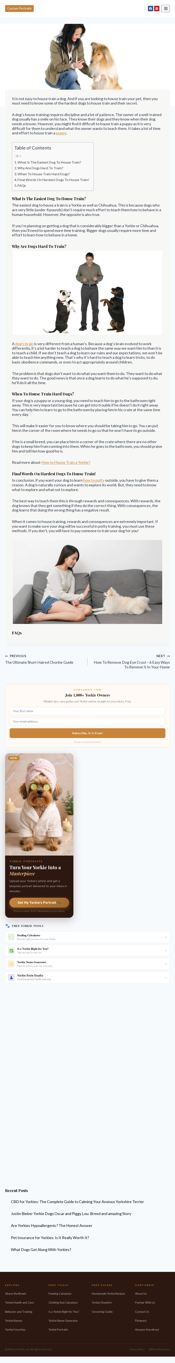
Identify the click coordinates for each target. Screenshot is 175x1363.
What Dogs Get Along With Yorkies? (41, 1249)
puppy (61, 133)
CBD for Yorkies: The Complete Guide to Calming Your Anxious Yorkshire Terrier (77, 1201)
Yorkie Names (13, 1320)
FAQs (22, 185)
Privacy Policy (137, 1349)
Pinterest (140, 1320)
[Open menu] (166, 8)
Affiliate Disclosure (159, 1349)
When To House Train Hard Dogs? (44, 174)
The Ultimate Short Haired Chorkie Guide (39, 659)
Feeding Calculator (60, 1293)
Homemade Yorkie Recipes (108, 1293)
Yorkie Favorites (15, 1329)
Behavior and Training (18, 1311)
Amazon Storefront (147, 1329)
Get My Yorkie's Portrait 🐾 (39, 903)
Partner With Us (145, 1302)
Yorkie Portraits (58, 1329)
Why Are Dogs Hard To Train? (40, 168)
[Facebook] (150, 8)
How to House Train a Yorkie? (65, 462)
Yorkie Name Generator (63, 1320)
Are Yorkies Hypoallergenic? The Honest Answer (51, 1225)
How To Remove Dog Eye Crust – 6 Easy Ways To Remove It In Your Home (132, 661)
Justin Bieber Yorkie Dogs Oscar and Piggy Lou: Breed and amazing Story (71, 1213)
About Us (141, 1293)
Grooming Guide (102, 1311)
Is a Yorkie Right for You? (63, 1311)
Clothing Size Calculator (63, 1302)
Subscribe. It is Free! (87, 733)
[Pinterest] (156, 8)
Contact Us (142, 1311)
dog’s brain (24, 343)
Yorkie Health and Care (19, 1302)
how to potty (94, 480)
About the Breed (15, 1293)
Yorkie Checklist (102, 1302)
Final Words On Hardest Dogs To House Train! (53, 180)
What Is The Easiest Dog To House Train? (49, 162)
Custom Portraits (19, 8)
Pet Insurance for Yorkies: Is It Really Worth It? (50, 1237)
